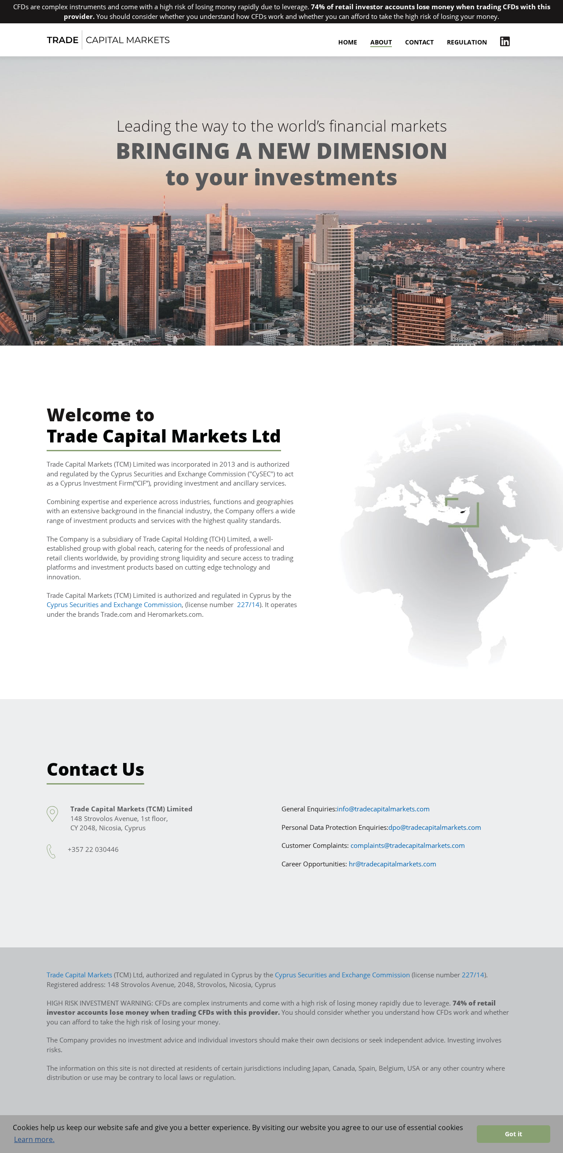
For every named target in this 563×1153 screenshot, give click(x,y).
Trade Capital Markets (79, 974)
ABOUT (381, 42)
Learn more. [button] (34, 1139)
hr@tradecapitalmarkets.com (392, 863)
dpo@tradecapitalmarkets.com (434, 827)
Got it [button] (513, 1134)
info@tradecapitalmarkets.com (383, 808)
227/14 (248, 604)
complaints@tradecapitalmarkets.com (408, 845)
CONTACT (419, 42)
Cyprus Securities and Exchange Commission (114, 604)
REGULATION (467, 42)
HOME (347, 42)
